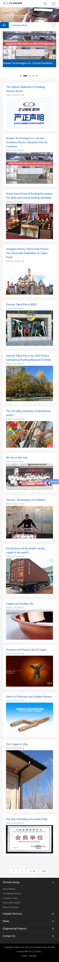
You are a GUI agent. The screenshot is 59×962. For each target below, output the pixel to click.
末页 (44, 871)
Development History (12, 893)
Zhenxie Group (11, 882)
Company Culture (10, 898)
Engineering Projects (14, 928)
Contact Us (9, 936)
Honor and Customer (12, 903)
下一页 (32, 871)
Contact (24, 956)
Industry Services (12, 913)
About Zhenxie (9, 889)
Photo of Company (11, 907)
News (6, 921)
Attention (33, 956)
